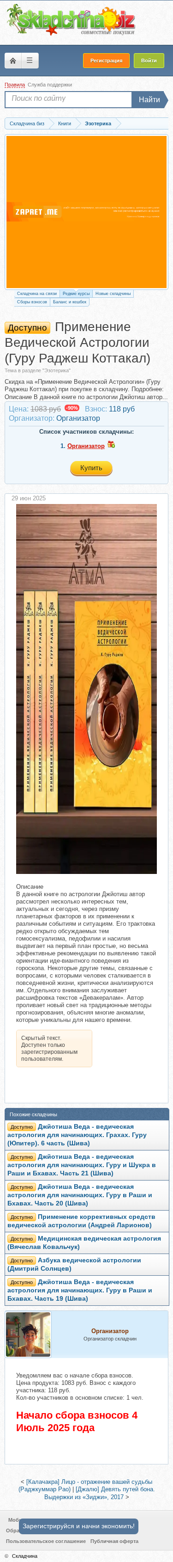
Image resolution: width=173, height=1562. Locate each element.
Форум (13, 60)
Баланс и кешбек (69, 302)
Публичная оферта (114, 1541)
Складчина (24, 1556)
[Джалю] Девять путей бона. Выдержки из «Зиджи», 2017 (99, 1493)
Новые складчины (113, 293)
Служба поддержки (50, 84)
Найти (149, 100)
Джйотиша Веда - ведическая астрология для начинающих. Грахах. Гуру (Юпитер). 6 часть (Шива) (77, 1135)
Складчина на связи (37, 293)
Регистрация (106, 60)
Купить (91, 468)
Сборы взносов (32, 302)
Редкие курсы (76, 293)
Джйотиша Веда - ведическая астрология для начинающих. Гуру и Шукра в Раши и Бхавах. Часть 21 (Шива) (81, 1165)
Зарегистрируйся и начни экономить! (79, 1526)
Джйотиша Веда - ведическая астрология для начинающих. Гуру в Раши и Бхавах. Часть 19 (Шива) (79, 1290)
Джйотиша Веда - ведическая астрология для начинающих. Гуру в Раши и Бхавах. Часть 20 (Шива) (79, 1195)
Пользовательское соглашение (46, 1541)
